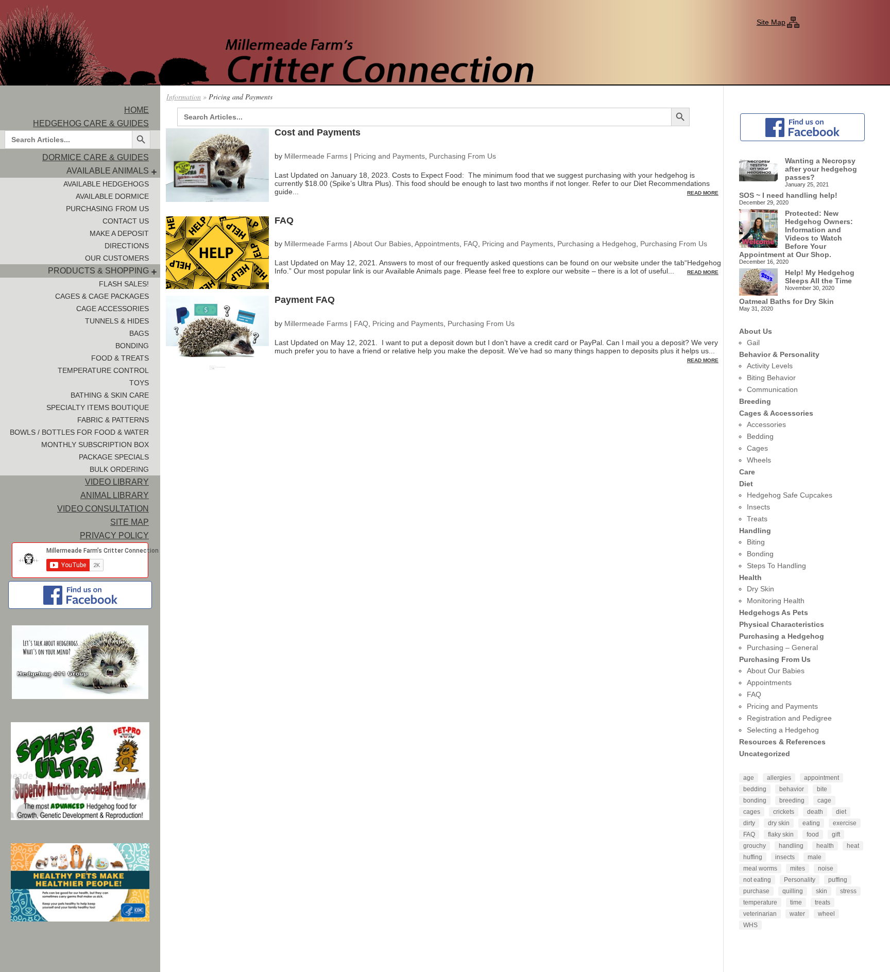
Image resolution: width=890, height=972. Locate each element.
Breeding (755, 401)
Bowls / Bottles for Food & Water (79, 432)
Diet (746, 484)
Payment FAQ (305, 300)
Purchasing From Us (107, 208)
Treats (757, 519)
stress (848, 891)
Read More (702, 193)
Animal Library (114, 495)
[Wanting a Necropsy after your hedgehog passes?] (758, 170)
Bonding (132, 346)
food (813, 834)
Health (750, 577)
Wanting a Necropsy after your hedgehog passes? (821, 169)
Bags (139, 333)
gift (836, 834)
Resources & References (782, 742)
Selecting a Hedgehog (783, 730)
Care (747, 472)
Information (183, 96)
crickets (783, 811)
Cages (757, 448)
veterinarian (760, 913)
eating (811, 823)
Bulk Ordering (119, 469)
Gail (753, 342)
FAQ (284, 220)
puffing (837, 879)
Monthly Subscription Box (95, 444)
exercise (845, 823)
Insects (758, 507)
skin (821, 891)
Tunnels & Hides (117, 321)
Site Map (771, 22)
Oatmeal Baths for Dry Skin (786, 301)
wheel (826, 913)
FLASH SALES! (124, 284)
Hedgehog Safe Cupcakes (789, 495)
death (815, 811)
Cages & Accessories (776, 413)
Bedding (760, 436)
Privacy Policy (114, 535)
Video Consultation (103, 508)
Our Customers (117, 258)
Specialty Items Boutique (97, 407)
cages (751, 811)
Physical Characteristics (781, 624)
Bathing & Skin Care (110, 395)
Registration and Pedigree (789, 718)
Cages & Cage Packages (102, 296)
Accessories (766, 424)
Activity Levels (770, 366)
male (814, 857)
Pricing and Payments (389, 156)
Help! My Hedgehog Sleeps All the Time (819, 276)
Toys (139, 383)
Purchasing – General (782, 647)
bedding (754, 789)
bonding (754, 800)
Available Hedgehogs (106, 184)
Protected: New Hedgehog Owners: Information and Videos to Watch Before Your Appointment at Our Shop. (796, 234)
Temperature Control (103, 370)
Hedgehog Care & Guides (91, 123)
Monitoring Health (776, 600)
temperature (760, 902)
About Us (755, 331)
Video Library (117, 482)
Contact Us (125, 221)
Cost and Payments (318, 132)
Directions (127, 246)
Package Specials (114, 457)
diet (841, 811)
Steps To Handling (776, 565)
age (748, 777)
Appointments (437, 244)
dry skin (779, 823)
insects (785, 857)
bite (822, 789)
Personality (799, 879)
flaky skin (781, 834)
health (825, 845)
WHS (750, 925)
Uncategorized (764, 753)
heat (853, 845)
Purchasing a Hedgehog (596, 244)
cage (824, 800)
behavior (791, 789)
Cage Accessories (112, 308)
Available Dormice (112, 196)
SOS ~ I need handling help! (788, 195)
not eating (757, 879)
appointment (821, 777)
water (797, 913)
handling (791, 845)
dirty (749, 823)
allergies (779, 777)
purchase (756, 891)
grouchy (754, 845)
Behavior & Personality (779, 354)
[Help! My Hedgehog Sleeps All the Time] (758, 282)
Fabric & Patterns (113, 420)
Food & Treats (120, 358)
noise (825, 868)
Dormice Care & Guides (95, 157)
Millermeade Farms (316, 156)
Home (136, 110)
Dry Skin (760, 589)
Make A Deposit (119, 233)
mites (797, 868)
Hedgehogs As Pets (773, 612)
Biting (756, 542)
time (796, 902)
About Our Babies (382, 244)
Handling (755, 530)
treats (822, 902)
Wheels (759, 460)
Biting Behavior (771, 377)
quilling (792, 891)
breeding (792, 800)
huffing (752, 857)
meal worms (760, 868)
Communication (772, 389)
